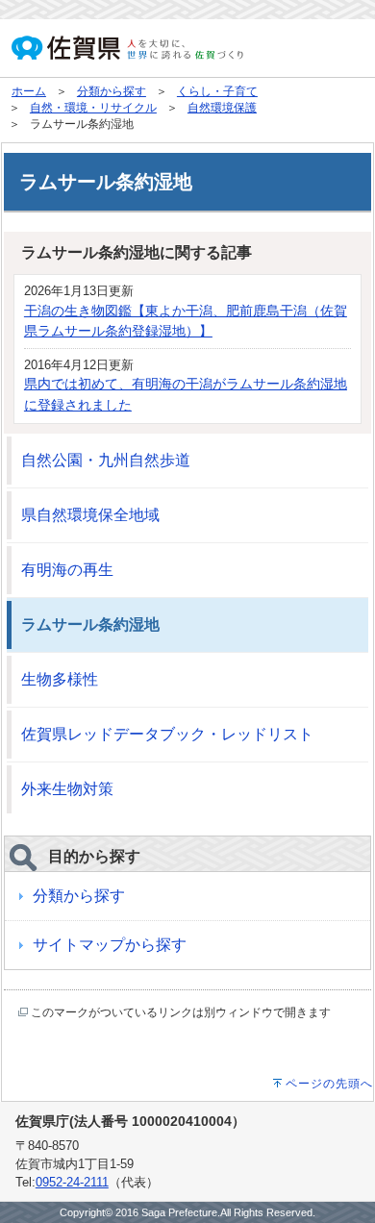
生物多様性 (59, 679)
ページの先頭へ (329, 1083)
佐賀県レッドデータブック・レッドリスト (167, 734)
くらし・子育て (217, 91)
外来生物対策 (67, 789)
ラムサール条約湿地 (90, 624)
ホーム (29, 91)
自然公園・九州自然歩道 (105, 460)
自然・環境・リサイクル (93, 107)
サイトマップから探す (110, 944)
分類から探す (111, 91)
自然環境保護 (222, 107)
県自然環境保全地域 (90, 515)
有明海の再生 (67, 570)
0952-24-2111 (72, 1182)
